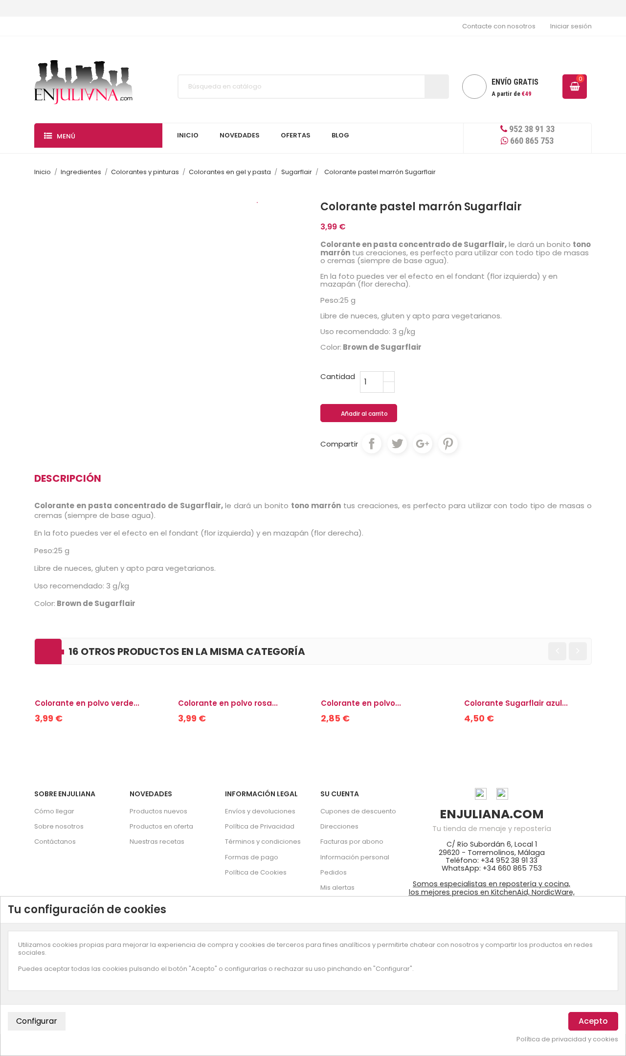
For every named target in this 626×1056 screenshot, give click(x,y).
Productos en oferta (161, 826)
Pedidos (333, 872)
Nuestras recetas (157, 841)
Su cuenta (339, 794)
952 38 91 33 (531, 129)
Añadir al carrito (359, 413)
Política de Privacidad (259, 826)
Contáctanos (55, 841)
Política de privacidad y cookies (567, 1039)
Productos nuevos (158, 811)
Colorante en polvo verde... (87, 703)
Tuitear (397, 443)
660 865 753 (531, 140)
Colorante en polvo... (361, 703)
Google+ (422, 443)
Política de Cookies (256, 872)
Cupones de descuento (358, 811)
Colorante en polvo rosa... (228, 703)
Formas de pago (251, 857)
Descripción (67, 478)
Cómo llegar (54, 811)
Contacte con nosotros (499, 26)
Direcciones (339, 826)
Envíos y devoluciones (260, 811)
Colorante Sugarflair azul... (516, 703)
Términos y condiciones (263, 841)
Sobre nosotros (59, 826)
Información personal (354, 857)
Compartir (371, 443)
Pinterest (448, 443)
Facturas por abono (351, 841)
